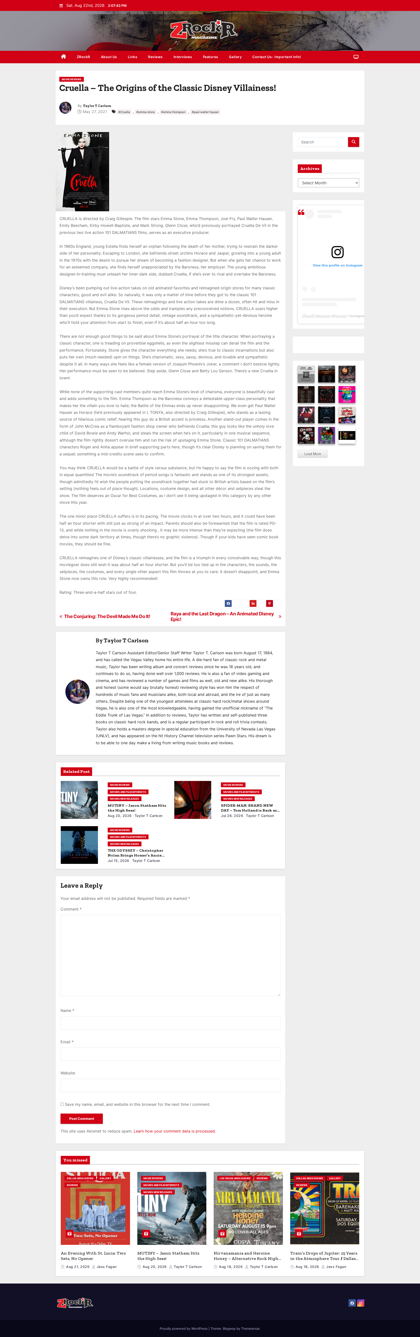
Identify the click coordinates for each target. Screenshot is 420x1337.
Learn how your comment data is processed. (175, 1131)
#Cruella (124, 112)
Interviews (183, 57)
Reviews (155, 57)
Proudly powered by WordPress (184, 1328)
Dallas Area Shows (80, 1178)
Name (67, 1010)
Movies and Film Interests (128, 791)
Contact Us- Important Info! (276, 57)
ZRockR (83, 57)
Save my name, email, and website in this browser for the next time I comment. (137, 1104)
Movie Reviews (71, 79)
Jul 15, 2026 (118, 861)
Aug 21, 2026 (78, 1267)
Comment (71, 909)
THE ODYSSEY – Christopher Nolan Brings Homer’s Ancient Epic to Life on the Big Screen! (137, 855)
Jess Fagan (106, 1267)
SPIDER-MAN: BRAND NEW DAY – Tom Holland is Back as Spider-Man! (249, 810)
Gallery (235, 57)
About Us (109, 57)
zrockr (340, 316)
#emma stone (145, 112)
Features (210, 57)
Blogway (229, 1328)
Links (133, 57)
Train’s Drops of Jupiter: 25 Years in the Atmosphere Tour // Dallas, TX (323, 1258)
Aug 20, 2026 (120, 816)
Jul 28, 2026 (232, 816)
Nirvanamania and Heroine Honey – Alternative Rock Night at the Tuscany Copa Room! (247, 1258)
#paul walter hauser (205, 112)
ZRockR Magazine (316, 316)
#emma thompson (173, 112)
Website (68, 1073)
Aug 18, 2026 (231, 1267)
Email (67, 1041)
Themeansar (250, 1328)
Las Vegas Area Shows (235, 1178)
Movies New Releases (124, 798)
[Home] (63, 57)
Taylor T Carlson (97, 106)
